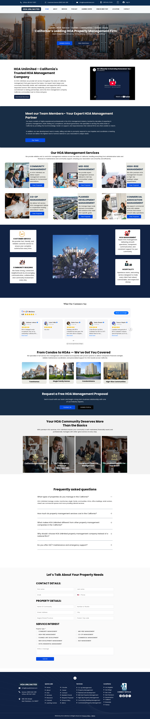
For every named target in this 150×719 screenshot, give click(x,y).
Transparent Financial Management (88, 464)
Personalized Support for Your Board (114, 464)
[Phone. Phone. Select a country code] (78, 595)
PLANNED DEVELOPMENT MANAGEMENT (86, 199)
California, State (107, 2)
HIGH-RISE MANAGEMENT (135, 168)
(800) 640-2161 (31, 692)
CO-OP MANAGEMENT (38, 198)
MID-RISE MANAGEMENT (86, 168)
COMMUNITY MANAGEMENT (38, 168)
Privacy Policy (86, 716)
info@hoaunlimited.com (87, 2)
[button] (118, 2)
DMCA (93, 716)
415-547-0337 (31, 694)
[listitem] (26, 175)
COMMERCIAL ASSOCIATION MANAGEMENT (135, 199)
